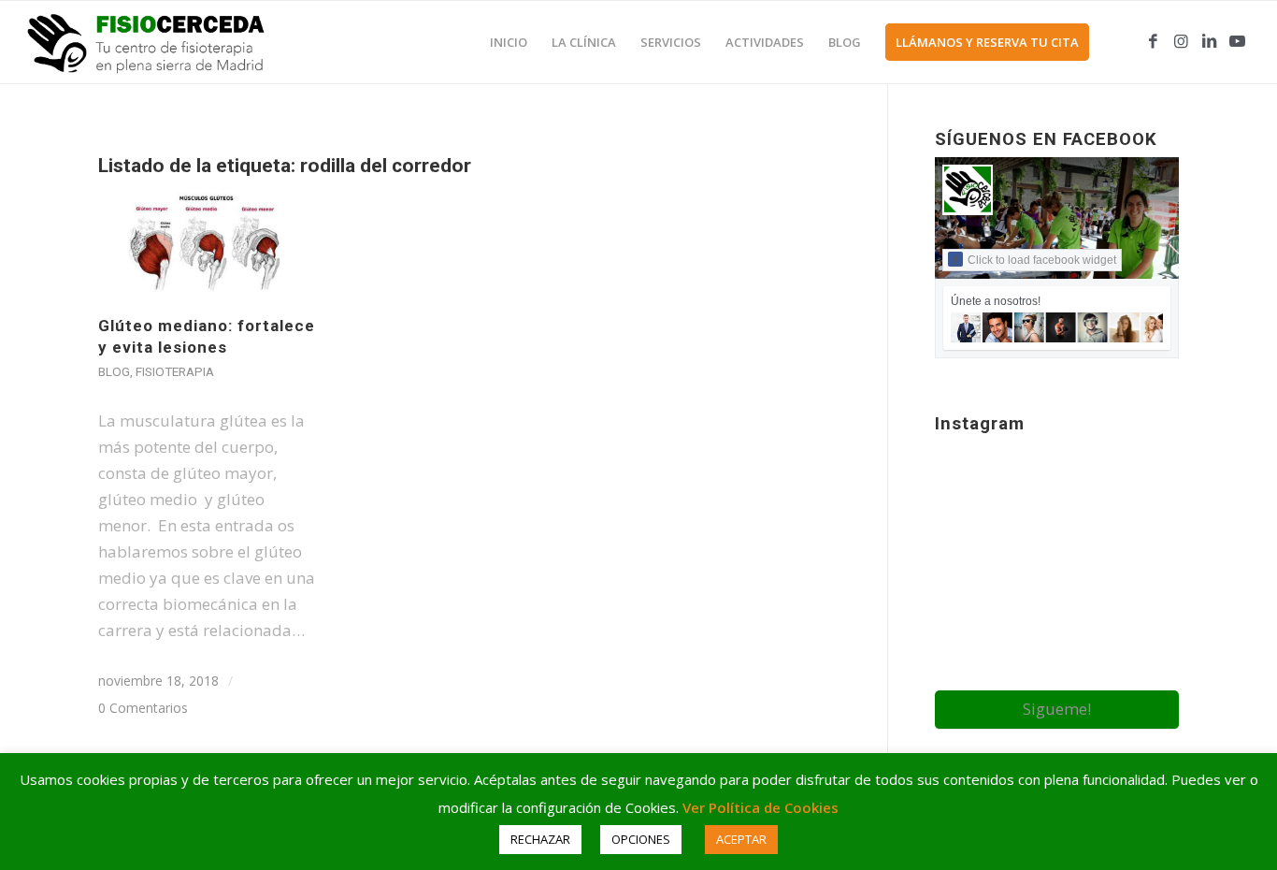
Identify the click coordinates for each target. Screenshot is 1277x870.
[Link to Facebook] (1154, 41)
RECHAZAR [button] (540, 839)
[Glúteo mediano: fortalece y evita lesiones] (207, 241)
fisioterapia (175, 371)
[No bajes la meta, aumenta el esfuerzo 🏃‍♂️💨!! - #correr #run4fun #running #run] (1139, 480)
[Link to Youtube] (1238, 41)
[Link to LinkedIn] (1210, 41)
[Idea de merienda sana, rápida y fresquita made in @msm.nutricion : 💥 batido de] (974, 564)
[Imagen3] (158, 42)
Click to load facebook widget (1042, 260)
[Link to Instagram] (1182, 41)
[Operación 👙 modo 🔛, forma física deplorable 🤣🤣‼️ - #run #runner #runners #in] (974, 648)
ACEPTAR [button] (741, 839)
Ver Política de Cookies (760, 807)
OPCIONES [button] (640, 839)
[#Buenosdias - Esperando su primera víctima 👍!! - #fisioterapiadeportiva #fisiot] (1057, 650)
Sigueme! (1057, 708)
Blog (114, 371)
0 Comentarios (143, 708)
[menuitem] (508, 42)
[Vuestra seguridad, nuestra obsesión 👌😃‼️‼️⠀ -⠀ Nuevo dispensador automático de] (1057, 565)
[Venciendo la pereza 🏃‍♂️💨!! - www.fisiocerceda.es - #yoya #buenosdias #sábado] (1139, 564)
